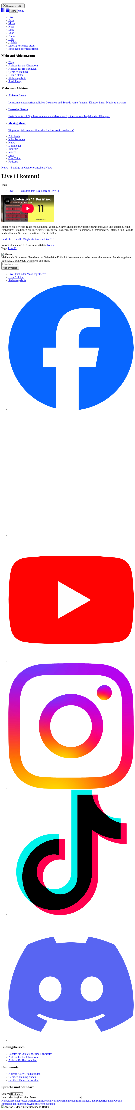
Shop (11, 32)
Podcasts (13, 161)
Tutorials (13, 148)
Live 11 (12, 248)
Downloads (14, 145)
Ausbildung (14, 81)
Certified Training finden (22, 1076)
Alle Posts (14, 136)
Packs (11, 36)
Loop (11, 155)
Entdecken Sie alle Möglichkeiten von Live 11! (27, 239)
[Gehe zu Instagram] (71, 787)
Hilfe (11, 39)
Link (11, 29)
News (11, 142)
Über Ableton (16, 74)
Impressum (23, 1103)
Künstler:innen (16, 139)
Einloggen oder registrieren (23, 48)
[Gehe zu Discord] (71, 1040)
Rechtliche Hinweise (46, 1100)
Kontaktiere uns (10, 1100)
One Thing (14, 158)
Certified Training (18, 71)
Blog (11, 62)
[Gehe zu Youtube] (71, 661)
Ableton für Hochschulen (22, 68)
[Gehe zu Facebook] (71, 409)
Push (11, 20)
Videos (12, 152)
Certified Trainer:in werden (23, 1080)
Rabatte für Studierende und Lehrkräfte (30, 1053)
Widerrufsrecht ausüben (42, 1103)
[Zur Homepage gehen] (5, 10)
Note (11, 26)
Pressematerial (27, 1100)
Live (11, 17)
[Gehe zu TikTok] (71, 914)
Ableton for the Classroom (23, 65)
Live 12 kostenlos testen (21, 45)
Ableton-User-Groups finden (24, 1073)
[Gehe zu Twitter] (71, 535)
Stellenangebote (17, 78)
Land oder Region (11, 1097)
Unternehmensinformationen (73, 1100)
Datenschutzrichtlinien (101, 1100)
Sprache (5, 1093)
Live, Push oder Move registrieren (27, 273)
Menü (13, 11)
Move (11, 23)
